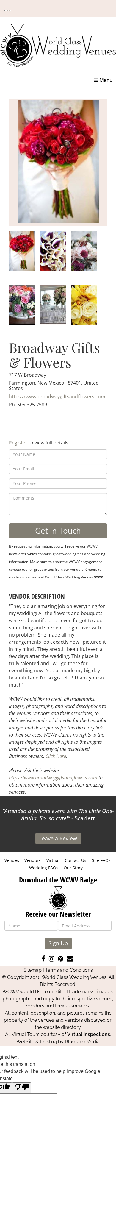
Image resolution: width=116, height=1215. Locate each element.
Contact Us (75, 860)
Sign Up (58, 943)
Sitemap (32, 970)
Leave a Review (58, 838)
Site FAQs (101, 860)
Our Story (73, 868)
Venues (11, 860)
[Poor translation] (21, 1087)
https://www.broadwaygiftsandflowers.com (57, 396)
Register (18, 442)
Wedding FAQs (43, 868)
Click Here (56, 756)
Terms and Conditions (69, 970)
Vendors (32, 860)
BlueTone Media (82, 1041)
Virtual (52, 860)
